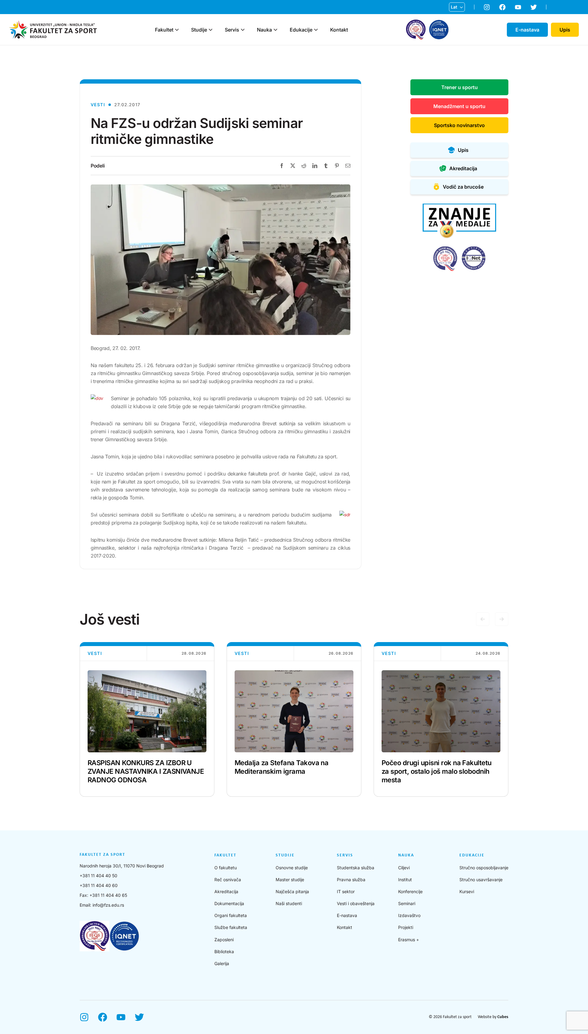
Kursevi (466, 891)
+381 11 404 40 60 (99, 885)
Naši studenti (289, 903)
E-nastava (347, 915)
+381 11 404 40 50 (98, 875)
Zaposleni (224, 939)
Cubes (502, 1017)
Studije (199, 29)
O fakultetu (225, 867)
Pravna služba (351, 879)
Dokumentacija (229, 903)
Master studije (290, 879)
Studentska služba (355, 867)
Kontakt (339, 29)
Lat (454, 6)
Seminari (406, 903)
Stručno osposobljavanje (483, 867)
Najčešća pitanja (292, 891)
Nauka (264, 29)
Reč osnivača (227, 879)
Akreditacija (226, 891)
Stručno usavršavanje (481, 879)
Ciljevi (404, 867)
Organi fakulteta (230, 915)
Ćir (454, 16)
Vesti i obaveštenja (356, 903)
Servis (232, 29)
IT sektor (346, 891)
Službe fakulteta (230, 927)
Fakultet (164, 29)
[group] (147, 719)
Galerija (221, 963)
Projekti (405, 927)
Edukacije (301, 29)
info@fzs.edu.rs (108, 905)
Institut (405, 879)
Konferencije (410, 891)
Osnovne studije (292, 867)
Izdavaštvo (409, 915)
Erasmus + (408, 939)
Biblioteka (224, 951)
